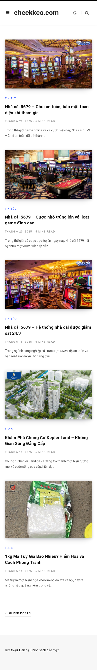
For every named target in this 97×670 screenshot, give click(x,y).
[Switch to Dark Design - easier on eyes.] (75, 12)
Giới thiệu (11, 650)
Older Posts (20, 613)
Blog (9, 429)
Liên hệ (24, 650)
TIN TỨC (11, 98)
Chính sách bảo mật (44, 650)
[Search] (85, 13)
